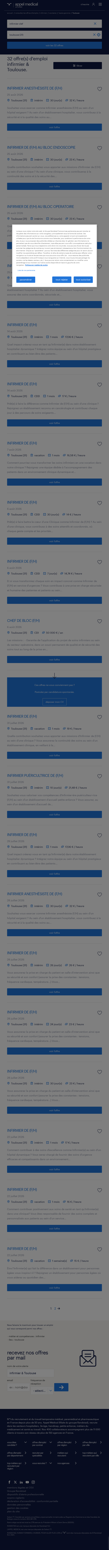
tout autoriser (83, 279)
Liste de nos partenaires (26, 270)
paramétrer (26, 279)
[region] (54, 255)
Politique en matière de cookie (36, 265)
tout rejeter (62, 279)
